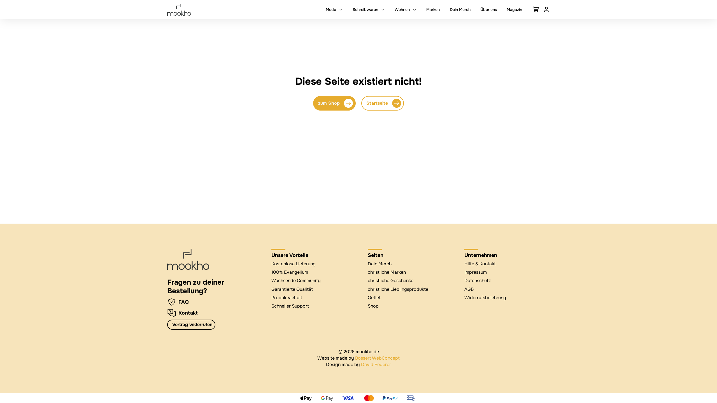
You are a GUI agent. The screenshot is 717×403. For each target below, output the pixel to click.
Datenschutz (477, 280)
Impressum (475, 272)
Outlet (374, 298)
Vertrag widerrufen (192, 324)
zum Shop (329, 103)
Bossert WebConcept (377, 358)
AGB (469, 289)
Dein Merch (460, 9)
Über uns (488, 9)
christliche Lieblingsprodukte (398, 289)
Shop (373, 306)
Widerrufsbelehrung (485, 298)
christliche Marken (387, 272)
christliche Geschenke (390, 280)
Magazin (514, 9)
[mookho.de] (179, 9)
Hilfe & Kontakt (480, 264)
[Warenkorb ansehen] (536, 9)
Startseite (377, 103)
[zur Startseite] (188, 259)
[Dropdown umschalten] (341, 9)
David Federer (376, 364)
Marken (433, 9)
